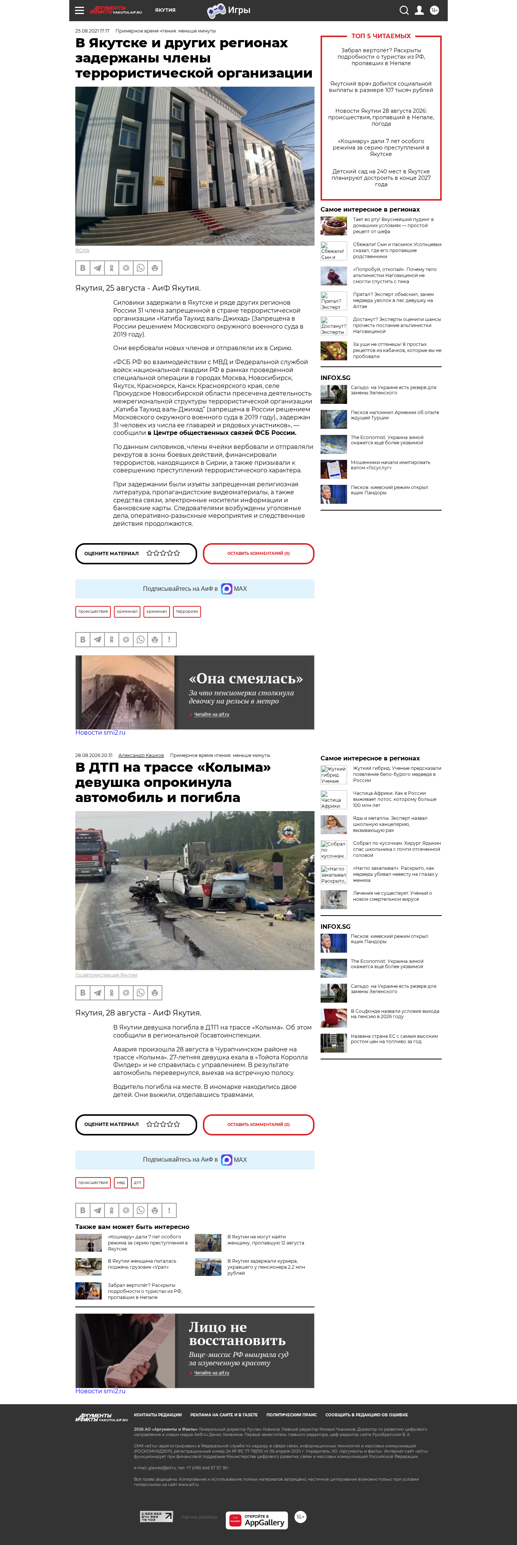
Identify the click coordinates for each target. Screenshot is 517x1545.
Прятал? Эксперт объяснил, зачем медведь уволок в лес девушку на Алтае (393, 300)
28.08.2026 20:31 (93, 755)
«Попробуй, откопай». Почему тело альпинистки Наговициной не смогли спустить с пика (395, 275)
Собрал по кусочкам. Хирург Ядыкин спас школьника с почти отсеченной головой (397, 849)
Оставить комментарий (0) (258, 553)
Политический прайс (291, 1415)
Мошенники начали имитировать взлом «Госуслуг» (390, 465)
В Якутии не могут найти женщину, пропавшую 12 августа (265, 1240)
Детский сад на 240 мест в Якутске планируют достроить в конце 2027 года (381, 178)
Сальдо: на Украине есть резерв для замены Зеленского (393, 390)
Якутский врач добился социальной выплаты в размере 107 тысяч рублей (381, 87)
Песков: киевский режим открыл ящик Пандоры (389, 490)
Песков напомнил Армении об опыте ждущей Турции (395, 415)
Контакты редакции (158, 1415)
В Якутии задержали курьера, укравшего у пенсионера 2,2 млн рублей (266, 1267)
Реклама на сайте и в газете (224, 1415)
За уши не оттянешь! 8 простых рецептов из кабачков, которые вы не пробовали (397, 350)
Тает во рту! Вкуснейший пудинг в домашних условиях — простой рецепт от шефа (393, 225)
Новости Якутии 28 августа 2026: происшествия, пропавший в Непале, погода (381, 117)
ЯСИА (82, 250)
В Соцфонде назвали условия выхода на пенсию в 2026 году (395, 1014)
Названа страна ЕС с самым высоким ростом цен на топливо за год (394, 1039)
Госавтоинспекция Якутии (106, 975)
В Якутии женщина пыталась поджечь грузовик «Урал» (142, 1264)
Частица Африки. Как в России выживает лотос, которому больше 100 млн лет (394, 799)
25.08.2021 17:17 (92, 31)
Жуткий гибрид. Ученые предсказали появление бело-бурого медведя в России (397, 774)
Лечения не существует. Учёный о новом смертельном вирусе (392, 896)
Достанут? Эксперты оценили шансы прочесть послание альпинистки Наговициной (397, 325)
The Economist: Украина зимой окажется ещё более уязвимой (387, 440)
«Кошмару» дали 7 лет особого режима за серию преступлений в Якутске (381, 147)
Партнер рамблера (199, 1517)
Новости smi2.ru (100, 732)
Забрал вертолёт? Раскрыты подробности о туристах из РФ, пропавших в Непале (381, 57)
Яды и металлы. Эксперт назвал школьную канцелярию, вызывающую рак (390, 824)
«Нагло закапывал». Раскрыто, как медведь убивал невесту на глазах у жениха (395, 874)
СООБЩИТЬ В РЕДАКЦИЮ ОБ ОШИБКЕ (366, 1415)
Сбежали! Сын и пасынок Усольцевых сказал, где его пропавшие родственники (397, 250)
